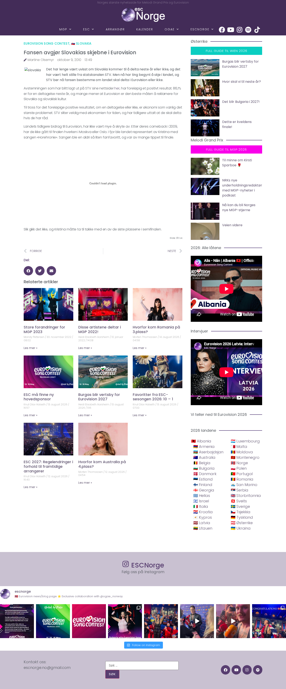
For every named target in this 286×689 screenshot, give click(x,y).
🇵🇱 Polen (239, 468)
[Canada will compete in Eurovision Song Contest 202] (89, 621)
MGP (63, 29)
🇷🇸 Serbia (239, 490)
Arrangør (115, 29)
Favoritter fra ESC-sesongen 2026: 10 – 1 (153, 397)
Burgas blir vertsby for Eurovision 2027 (99, 397)
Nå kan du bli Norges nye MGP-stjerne (238, 207)
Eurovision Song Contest (47, 43)
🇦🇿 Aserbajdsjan (208, 452)
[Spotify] (248, 30)
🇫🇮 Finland (202, 484)
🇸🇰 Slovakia (81, 43)
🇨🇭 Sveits (239, 501)
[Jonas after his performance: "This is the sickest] (161, 621)
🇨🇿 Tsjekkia (240, 511)
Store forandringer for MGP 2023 (44, 329)
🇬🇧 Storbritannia (246, 495)
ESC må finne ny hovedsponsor (39, 397)
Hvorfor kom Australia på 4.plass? (102, 464)
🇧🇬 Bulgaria (204, 468)
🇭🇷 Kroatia (203, 511)
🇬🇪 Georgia (203, 490)
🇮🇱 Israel (201, 501)
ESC (86, 29)
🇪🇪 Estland (203, 479)
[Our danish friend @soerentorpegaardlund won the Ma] (197, 621)
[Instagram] (239, 30)
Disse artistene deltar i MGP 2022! (99, 329)
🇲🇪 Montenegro (245, 457)
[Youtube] (231, 30)
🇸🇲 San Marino (244, 484)
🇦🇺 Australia (204, 457)
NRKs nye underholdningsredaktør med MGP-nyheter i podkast (242, 188)
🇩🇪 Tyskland (242, 517)
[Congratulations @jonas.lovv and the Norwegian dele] (269, 621)
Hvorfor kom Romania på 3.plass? (156, 329)
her (117, 88)
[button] (28, 270)
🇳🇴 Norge (239, 462)
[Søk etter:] (142, 665)
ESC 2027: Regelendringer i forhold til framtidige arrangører (48, 466)
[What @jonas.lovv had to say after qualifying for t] (233, 621)
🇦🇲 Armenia (204, 446)
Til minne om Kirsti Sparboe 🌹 (237, 163)
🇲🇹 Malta (239, 446)
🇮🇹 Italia (200, 506)
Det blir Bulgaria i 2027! (241, 101)
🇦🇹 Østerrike (242, 522)
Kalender (144, 29)
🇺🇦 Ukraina (241, 528)
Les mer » (30, 348)
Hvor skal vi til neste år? (241, 81)
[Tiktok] (257, 30)
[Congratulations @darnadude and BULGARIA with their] (125, 621)
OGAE (170, 29)
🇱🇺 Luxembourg (245, 441)
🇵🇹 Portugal (242, 473)
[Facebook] (222, 30)
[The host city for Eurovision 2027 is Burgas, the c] (53, 621)
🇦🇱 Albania (201, 441)
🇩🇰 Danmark (204, 473)
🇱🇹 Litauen (202, 528)
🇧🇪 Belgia (201, 462)
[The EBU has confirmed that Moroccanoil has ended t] (17, 621)
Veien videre (232, 225)
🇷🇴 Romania (242, 479)
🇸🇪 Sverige (240, 506)
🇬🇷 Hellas (201, 495)
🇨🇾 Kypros (202, 517)
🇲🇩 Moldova (242, 452)
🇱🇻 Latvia (201, 522)
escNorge (200, 29)
